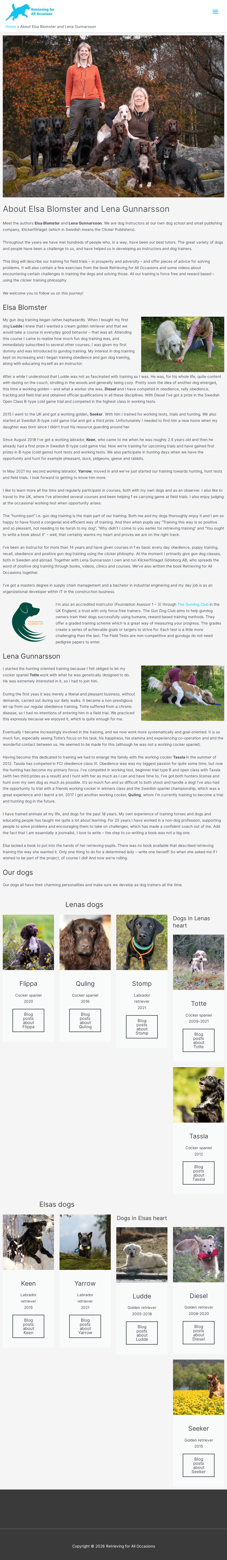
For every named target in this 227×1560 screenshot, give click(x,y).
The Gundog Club (192, 604)
